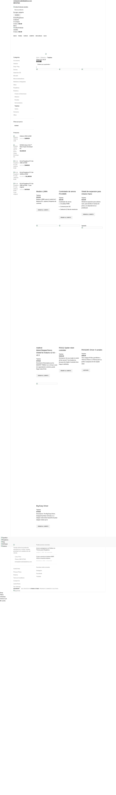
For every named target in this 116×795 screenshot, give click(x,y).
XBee (15, 115)
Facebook (39, 573)
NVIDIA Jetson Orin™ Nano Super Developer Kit (26, 146)
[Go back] (15, 39)
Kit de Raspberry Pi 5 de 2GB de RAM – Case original (26, 185)
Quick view (38, 214)
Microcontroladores (18, 78)
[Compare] (38, 188)
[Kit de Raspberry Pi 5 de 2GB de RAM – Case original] (16, 189)
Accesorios (16, 60)
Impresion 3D (17, 72)
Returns (15, 575)
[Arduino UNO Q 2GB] (16, 138)
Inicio (38, 57)
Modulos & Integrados (19, 81)
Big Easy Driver (42, 506)
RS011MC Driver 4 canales (92, 350)
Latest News (16, 583)
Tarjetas (17, 106)
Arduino (15, 63)
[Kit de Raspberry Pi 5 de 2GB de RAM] (16, 164)
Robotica (15, 91)
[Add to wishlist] (38, 206)
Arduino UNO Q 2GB (25, 136)
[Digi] (3, 542)
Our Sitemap (16, 586)
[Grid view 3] (39, 61)
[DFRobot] (4, 544)
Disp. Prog (16, 66)
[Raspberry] (4, 539)
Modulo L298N (41, 191)
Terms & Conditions (18, 578)
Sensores (16, 112)
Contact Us (16, 580)
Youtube (38, 576)
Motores (17, 96)
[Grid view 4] (40, 61)
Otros (14, 84)
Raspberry (16, 87)
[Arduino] (4, 546)
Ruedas (17, 100)
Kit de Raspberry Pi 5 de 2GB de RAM (26, 162)
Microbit (15, 75)
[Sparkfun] (4, 537)
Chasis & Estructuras (20, 93)
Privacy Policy (17, 572)
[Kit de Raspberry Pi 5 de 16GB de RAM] (16, 176)
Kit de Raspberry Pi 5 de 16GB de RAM (26, 173)
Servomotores (18, 103)
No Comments (48, 552)
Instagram (39, 570)
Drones (15, 69)
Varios (16, 109)
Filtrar (16, 125)
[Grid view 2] (37, 61)
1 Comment (49, 560)
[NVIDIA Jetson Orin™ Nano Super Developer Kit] (16, 151)
